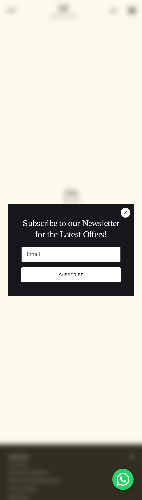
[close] (125, 213)
